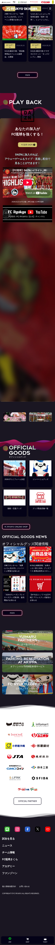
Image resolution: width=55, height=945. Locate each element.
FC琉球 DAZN (27, 144)
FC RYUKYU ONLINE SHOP (16, 526)
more (27, 75)
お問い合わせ (24, 886)
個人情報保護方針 (9, 886)
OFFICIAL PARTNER (27, 801)
